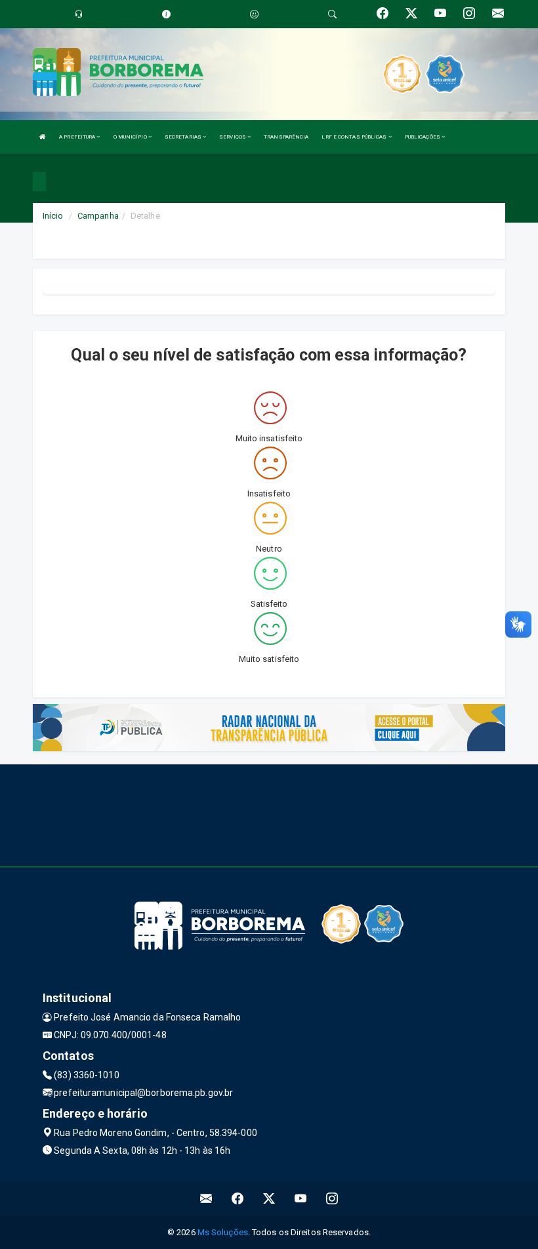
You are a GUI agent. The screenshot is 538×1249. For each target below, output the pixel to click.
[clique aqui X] (269, 1198)
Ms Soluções (222, 1232)
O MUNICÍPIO (131, 137)
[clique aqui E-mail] (206, 1198)
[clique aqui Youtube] (300, 1198)
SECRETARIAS (184, 137)
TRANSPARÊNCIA (286, 137)
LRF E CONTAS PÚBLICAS (354, 137)
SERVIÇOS (233, 137)
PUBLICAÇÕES (423, 137)
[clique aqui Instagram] (332, 1198)
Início (53, 216)
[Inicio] (42, 137)
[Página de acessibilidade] (254, 14)
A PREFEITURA (77, 137)
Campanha (98, 216)
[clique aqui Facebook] (237, 1198)
